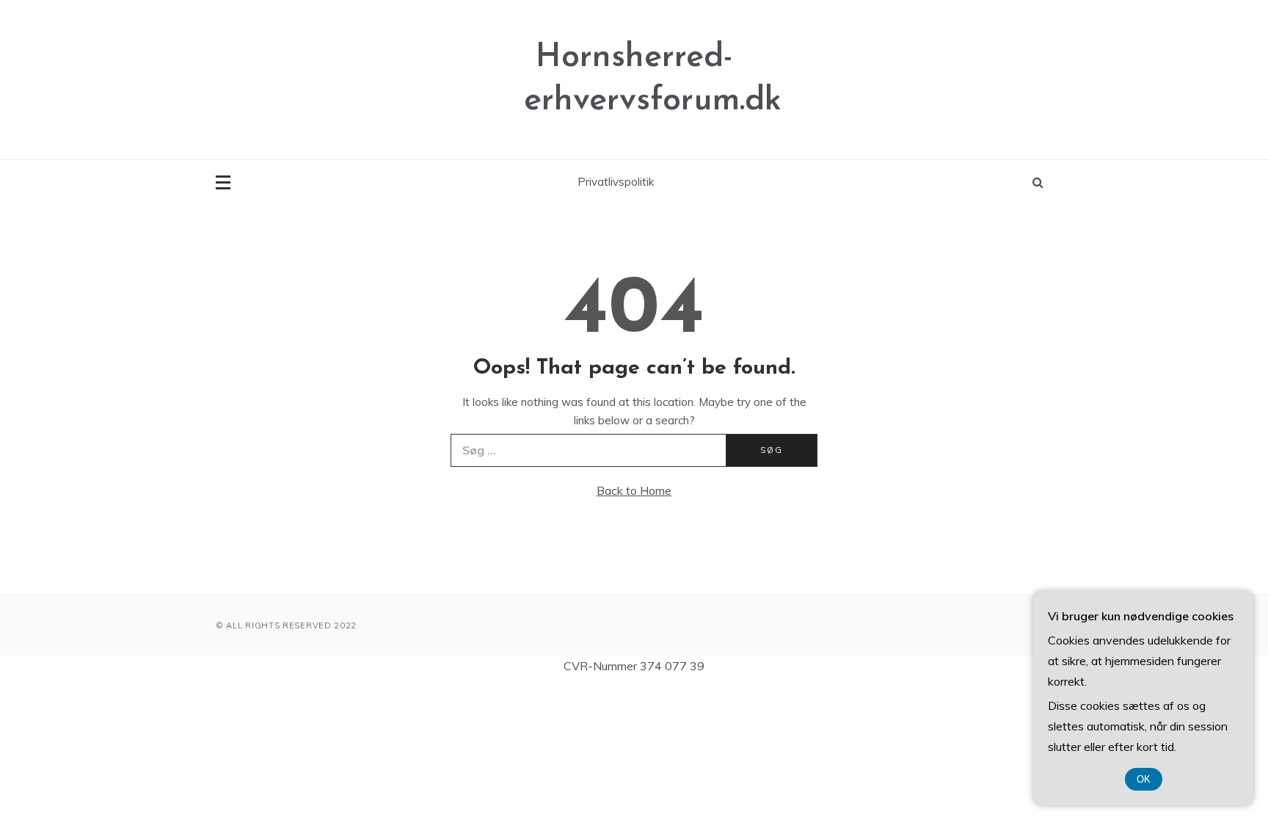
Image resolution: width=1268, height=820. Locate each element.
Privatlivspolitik (615, 182)
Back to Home (634, 490)
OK (1144, 779)
